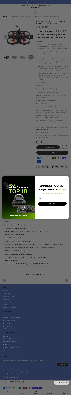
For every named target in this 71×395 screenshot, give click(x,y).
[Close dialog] (67, 178)
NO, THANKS (52, 209)
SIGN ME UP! (52, 204)
